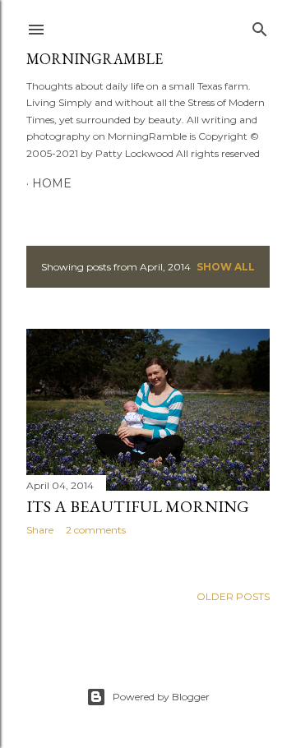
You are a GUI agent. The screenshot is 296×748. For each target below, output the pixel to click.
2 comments (96, 530)
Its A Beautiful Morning (137, 506)
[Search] (260, 26)
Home (52, 183)
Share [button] (39, 530)
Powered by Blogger (161, 696)
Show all (226, 267)
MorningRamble (94, 58)
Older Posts (233, 596)
